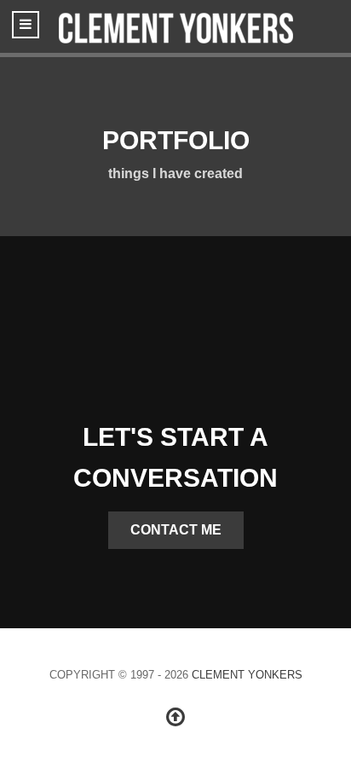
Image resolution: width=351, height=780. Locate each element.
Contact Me (176, 530)
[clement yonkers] (175, 26)
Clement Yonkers (247, 674)
